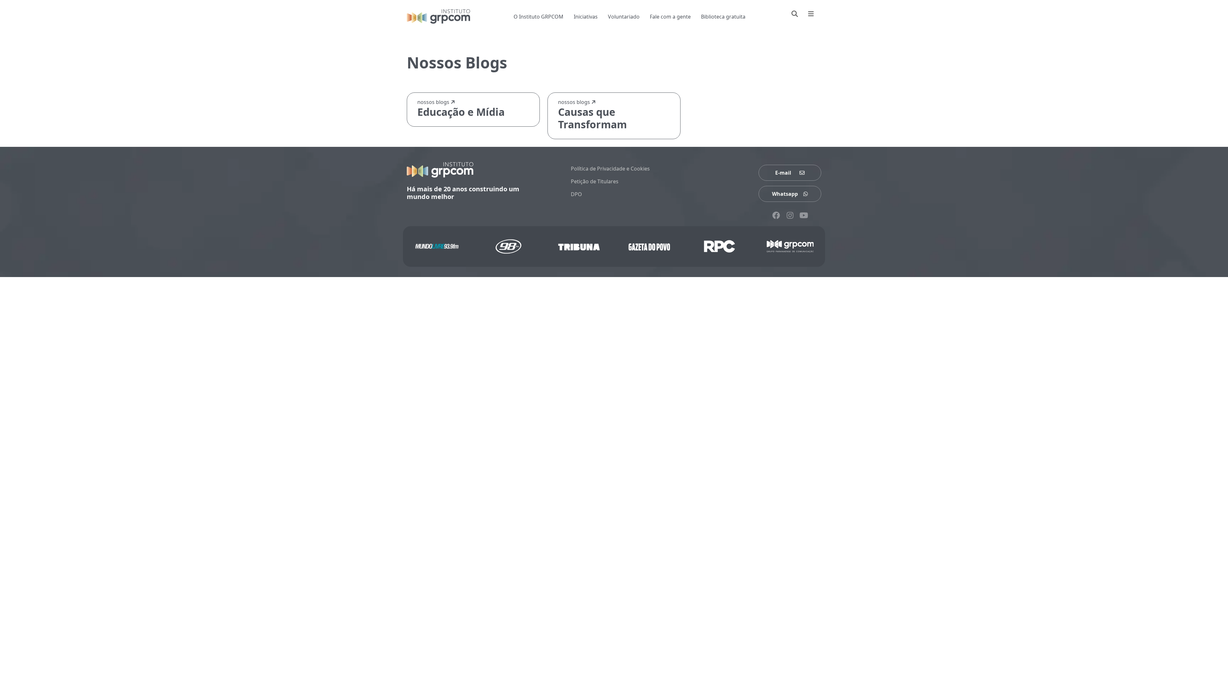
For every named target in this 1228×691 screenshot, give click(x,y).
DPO (576, 194)
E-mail (783, 172)
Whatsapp (785, 193)
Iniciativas (586, 16)
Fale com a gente (670, 16)
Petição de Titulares (594, 181)
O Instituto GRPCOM (538, 16)
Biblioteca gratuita (723, 16)
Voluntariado (624, 16)
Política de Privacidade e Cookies (610, 168)
